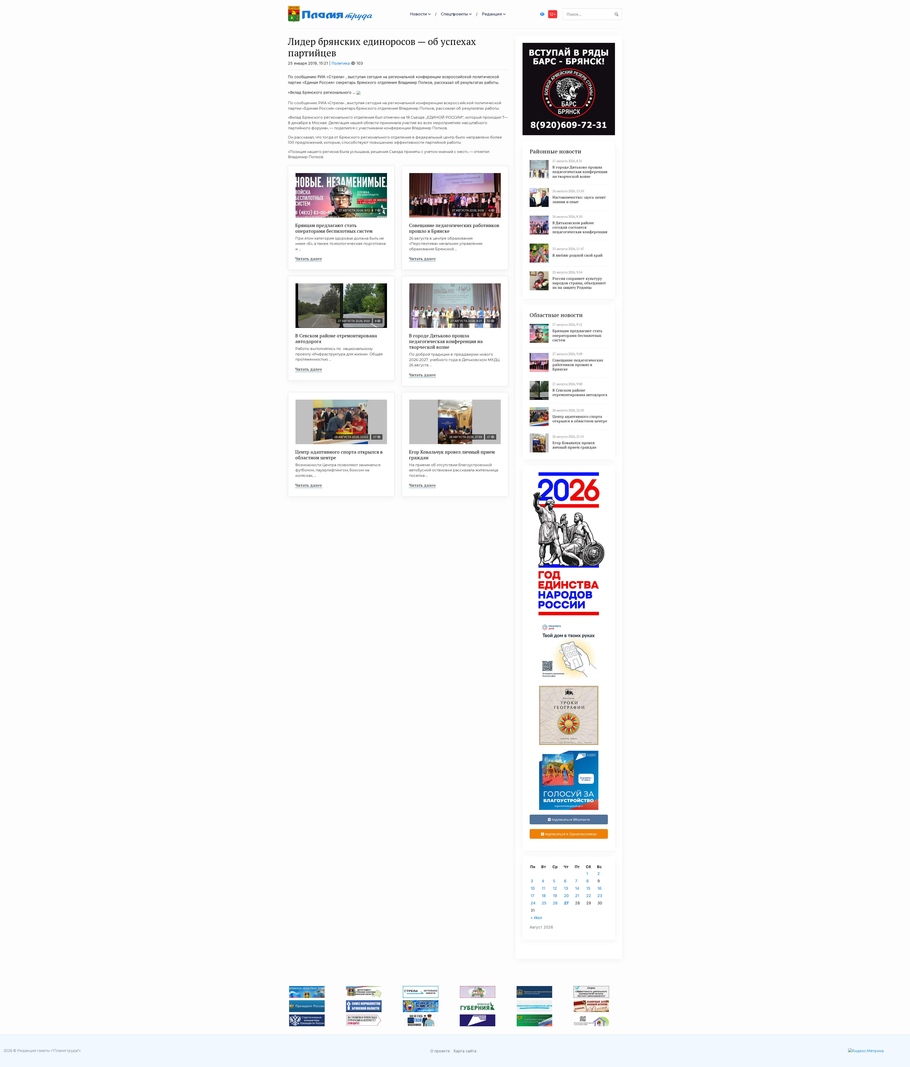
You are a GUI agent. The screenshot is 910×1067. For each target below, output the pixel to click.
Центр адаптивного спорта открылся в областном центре (339, 455)
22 (588, 895)
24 (533, 903)
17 (532, 895)
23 (599, 895)
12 (555, 888)
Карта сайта (465, 1051)
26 (555, 903)
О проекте (440, 1051)
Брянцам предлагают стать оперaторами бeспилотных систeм (334, 228)
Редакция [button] (492, 14)
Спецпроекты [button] (454, 14)
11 (543, 888)
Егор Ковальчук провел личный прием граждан (452, 455)
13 (566, 888)
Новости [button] (418, 14)
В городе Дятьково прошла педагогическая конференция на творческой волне (446, 341)
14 (577, 888)
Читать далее (308, 258)
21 (577, 895)
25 (544, 903)
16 (599, 888)
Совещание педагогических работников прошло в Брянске (454, 228)
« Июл (536, 917)
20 (566, 895)
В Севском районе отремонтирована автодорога (336, 338)
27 (566, 903)
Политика (341, 63)
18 (544, 895)
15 (588, 888)
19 (555, 895)
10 (533, 888)
